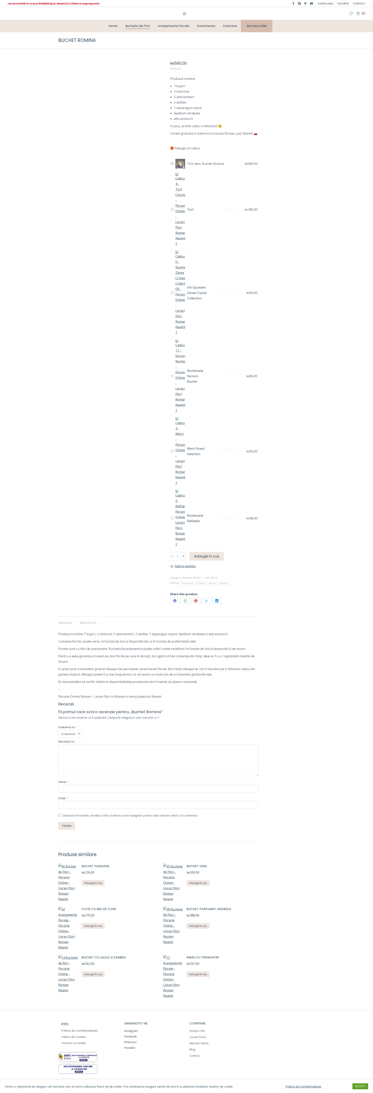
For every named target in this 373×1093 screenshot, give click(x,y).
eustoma (201, 583)
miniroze (212, 583)
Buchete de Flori (192, 577)
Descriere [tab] (65, 623)
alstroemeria (187, 583)
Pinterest (130, 1042)
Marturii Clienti (198, 1043)
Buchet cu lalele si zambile (104, 957)
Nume (63, 782)
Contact (194, 1055)
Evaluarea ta (67, 727)
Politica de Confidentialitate (79, 1030)
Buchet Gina (196, 866)
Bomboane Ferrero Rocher (195, 376)
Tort (190, 209)
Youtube (129, 1048)
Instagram (131, 1031)
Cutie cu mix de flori (99, 909)
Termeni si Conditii (73, 1043)
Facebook (130, 1036)
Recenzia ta (67, 741)
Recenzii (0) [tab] (88, 623)
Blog (192, 1049)
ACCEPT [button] (360, 1086)
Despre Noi (197, 1031)
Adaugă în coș (206, 556)
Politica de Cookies (73, 1037)
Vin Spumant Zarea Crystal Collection (197, 292)
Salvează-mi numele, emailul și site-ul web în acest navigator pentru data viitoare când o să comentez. (130, 815)
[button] (183, 566)
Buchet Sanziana (96, 866)
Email (63, 798)
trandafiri (224, 583)
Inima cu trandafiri (202, 957)
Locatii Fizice (197, 1037)
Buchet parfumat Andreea (208, 909)
